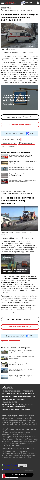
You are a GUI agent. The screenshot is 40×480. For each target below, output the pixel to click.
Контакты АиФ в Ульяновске (13, 399)
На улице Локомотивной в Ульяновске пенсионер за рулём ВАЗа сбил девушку (16, 97)
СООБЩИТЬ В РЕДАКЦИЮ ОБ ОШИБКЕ (16, 409)
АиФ (15, 49)
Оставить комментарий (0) (20, 124)
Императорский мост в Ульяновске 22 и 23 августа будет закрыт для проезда (22, 351)
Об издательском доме (11, 391)
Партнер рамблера (28, 470)
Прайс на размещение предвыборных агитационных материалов (17, 405)
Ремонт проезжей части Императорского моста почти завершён (22, 369)
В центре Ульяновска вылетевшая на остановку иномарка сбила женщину (20, 155)
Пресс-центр (28, 391)
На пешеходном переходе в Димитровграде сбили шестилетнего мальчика (22, 180)
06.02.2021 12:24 (6, 8)
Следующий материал (19, 474)
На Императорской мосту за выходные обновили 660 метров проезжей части (21, 376)
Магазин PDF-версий (25, 394)
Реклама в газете (9, 394)
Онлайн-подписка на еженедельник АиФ (19, 396)
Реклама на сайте (9, 402)
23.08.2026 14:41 (6, 191)
